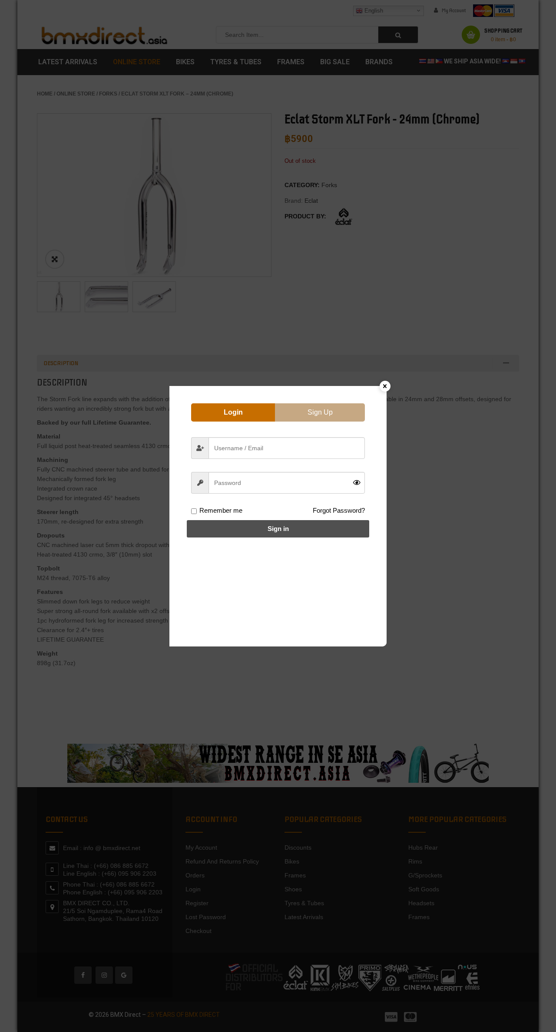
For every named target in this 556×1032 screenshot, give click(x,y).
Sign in (278, 528)
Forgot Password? (339, 510)
